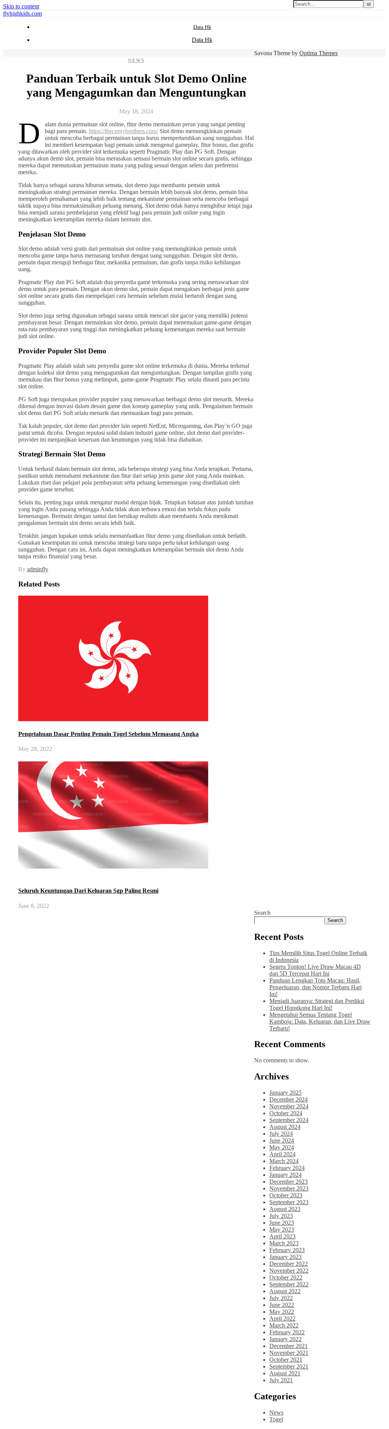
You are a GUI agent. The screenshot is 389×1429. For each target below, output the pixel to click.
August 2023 (284, 1209)
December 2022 (288, 1264)
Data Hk (202, 27)
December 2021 (288, 1346)
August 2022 (284, 1291)
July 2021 (281, 1380)
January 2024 (285, 1174)
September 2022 (288, 1284)
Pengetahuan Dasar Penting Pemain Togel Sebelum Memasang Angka (108, 734)
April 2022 (282, 1318)
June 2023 (281, 1222)
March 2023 (284, 1243)
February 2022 (287, 1332)
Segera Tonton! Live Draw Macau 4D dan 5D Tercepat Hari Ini (315, 970)
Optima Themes (318, 53)
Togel (276, 1419)
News (136, 60)
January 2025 (285, 1092)
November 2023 (288, 1188)
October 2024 (285, 1113)
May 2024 (281, 1147)
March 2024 (284, 1161)
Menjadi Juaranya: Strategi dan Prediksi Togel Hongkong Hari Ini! (316, 1004)
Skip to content (21, 6)
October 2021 (285, 1359)
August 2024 (284, 1127)
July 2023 (281, 1216)
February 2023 (287, 1250)
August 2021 (284, 1373)
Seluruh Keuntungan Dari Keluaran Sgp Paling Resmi (88, 890)
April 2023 (282, 1236)
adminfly (37, 569)
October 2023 (285, 1195)
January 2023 (285, 1257)
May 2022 (281, 1311)
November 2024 (288, 1106)
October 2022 (285, 1277)
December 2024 (288, 1099)
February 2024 (287, 1168)
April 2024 (282, 1154)
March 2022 (284, 1325)
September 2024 (288, 1120)
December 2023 (288, 1181)
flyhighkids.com (22, 13)
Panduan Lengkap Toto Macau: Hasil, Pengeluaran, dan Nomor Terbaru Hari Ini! (315, 987)
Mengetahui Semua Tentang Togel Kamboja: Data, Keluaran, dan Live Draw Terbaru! (319, 1021)
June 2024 (281, 1140)
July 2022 (281, 1298)
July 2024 (281, 1133)
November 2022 (288, 1270)
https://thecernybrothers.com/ (123, 131)
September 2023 (288, 1202)
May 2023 (281, 1229)
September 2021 (288, 1366)
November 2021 (288, 1353)
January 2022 (285, 1339)
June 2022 (281, 1305)
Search (262, 912)
